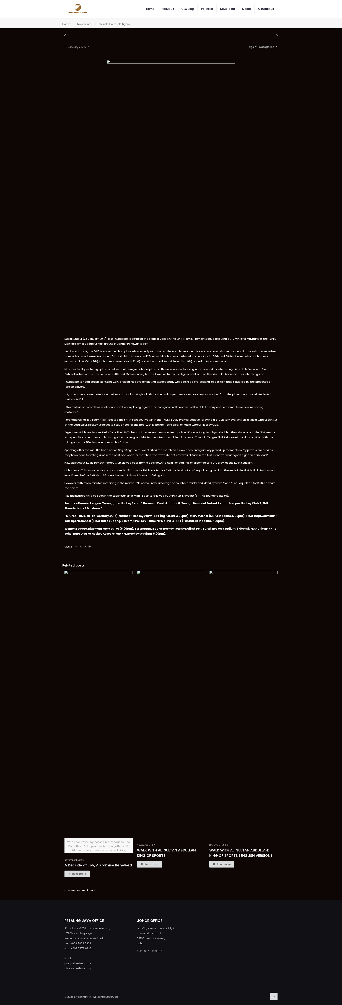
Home (66, 24)
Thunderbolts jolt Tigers (114, 24)
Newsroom (84, 24)
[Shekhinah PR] (77, 9)
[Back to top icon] (274, 996)
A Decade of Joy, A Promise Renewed (98, 865)
